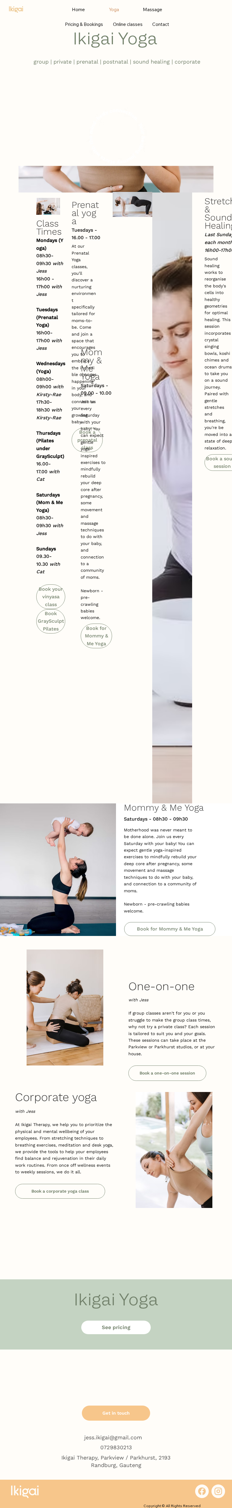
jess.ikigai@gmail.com (113, 1437)
